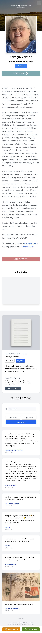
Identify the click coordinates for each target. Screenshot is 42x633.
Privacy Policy (15, 624)
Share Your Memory (12, 388)
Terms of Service (26, 624)
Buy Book (20, 361)
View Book (9, 361)
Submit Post (21, 422)
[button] (21, 587)
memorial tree (30, 243)
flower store (28, 246)
